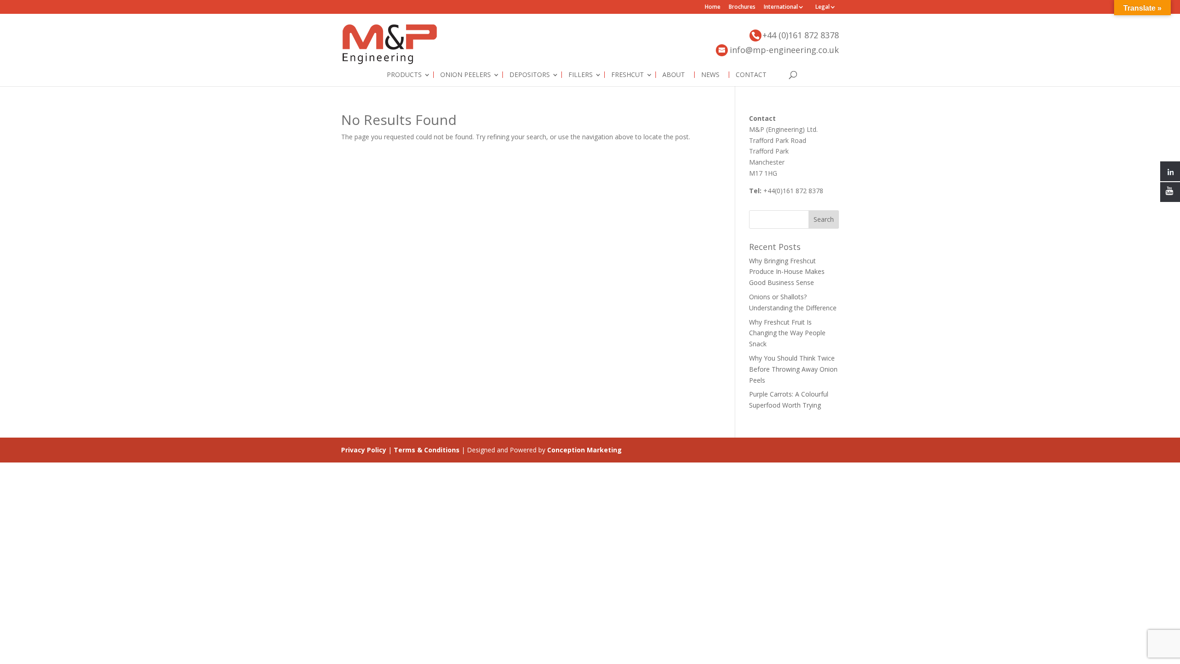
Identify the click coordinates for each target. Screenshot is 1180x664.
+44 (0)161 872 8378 (800, 35)
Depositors (529, 74)
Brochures (742, 7)
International (781, 7)
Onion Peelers (465, 74)
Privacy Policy (363, 449)
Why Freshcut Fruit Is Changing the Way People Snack (787, 333)
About (673, 74)
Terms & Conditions (427, 449)
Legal (822, 7)
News (710, 74)
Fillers (580, 74)
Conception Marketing (584, 449)
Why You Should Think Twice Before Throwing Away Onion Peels (793, 369)
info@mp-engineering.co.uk (784, 49)
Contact (751, 74)
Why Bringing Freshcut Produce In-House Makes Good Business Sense (787, 271)
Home (712, 7)
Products (404, 74)
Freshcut (627, 74)
